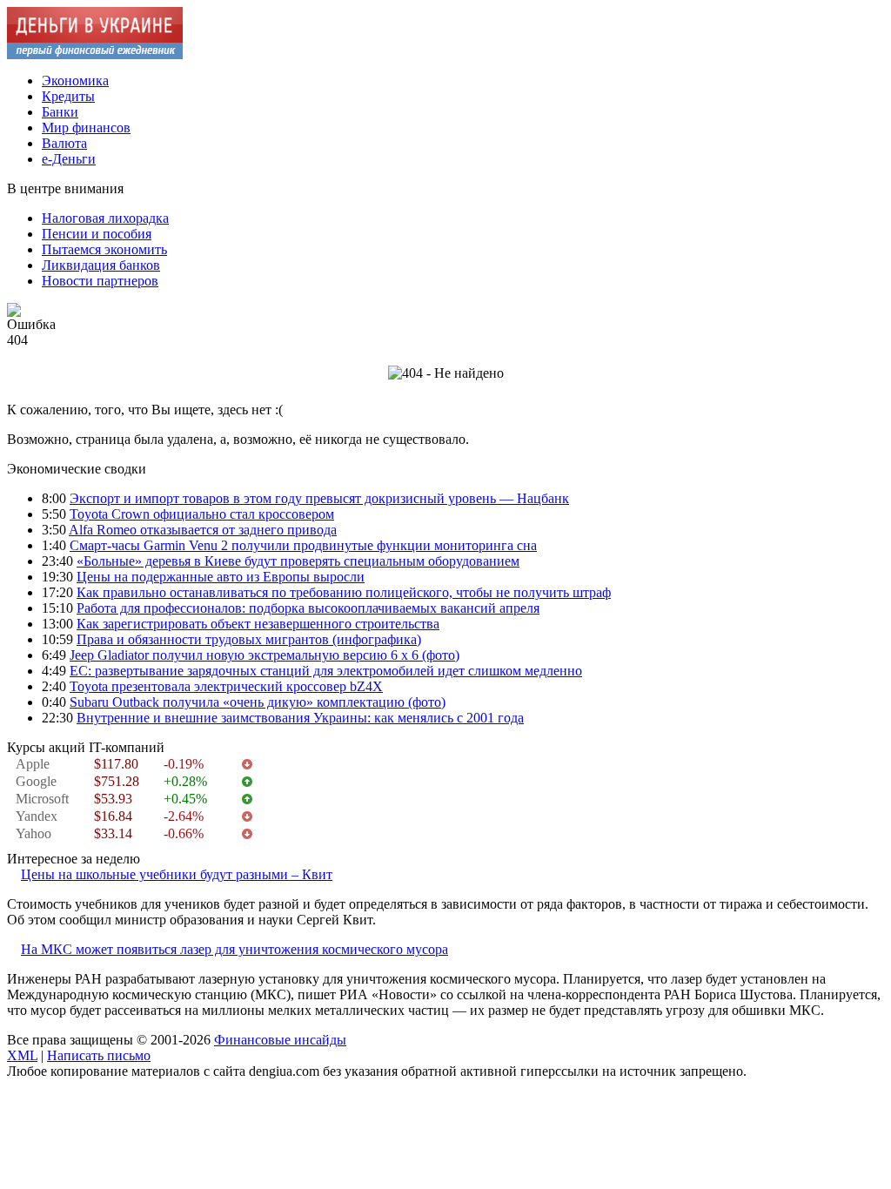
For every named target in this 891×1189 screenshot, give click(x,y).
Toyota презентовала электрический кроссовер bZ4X (226, 686)
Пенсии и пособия (96, 233)
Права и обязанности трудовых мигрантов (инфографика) (249, 639)
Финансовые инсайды (280, 1039)
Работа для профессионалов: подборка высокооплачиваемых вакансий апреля (308, 608)
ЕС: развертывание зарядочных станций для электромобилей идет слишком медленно (326, 670)
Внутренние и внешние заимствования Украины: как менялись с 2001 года (300, 717)
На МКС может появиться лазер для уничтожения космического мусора (234, 949)
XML (22, 1055)
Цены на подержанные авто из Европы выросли (221, 576)
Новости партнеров (100, 280)
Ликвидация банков (101, 265)
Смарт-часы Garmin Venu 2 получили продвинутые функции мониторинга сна (303, 545)
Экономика (75, 80)
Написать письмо (99, 1055)
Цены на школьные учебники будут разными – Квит (176, 874)
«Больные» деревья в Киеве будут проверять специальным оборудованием (298, 561)
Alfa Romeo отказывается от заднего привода (203, 529)
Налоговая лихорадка (105, 218)
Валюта (64, 143)
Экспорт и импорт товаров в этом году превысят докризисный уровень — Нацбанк (319, 498)
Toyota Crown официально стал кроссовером (202, 514)
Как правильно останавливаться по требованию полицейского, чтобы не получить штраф (344, 592)
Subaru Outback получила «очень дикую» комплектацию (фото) (258, 702)
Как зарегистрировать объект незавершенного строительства (258, 623)
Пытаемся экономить (104, 249)
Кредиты (68, 96)
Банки (60, 111)
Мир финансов (86, 127)
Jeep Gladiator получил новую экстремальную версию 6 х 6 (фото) (264, 655)
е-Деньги (69, 158)
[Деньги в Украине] (95, 54)
